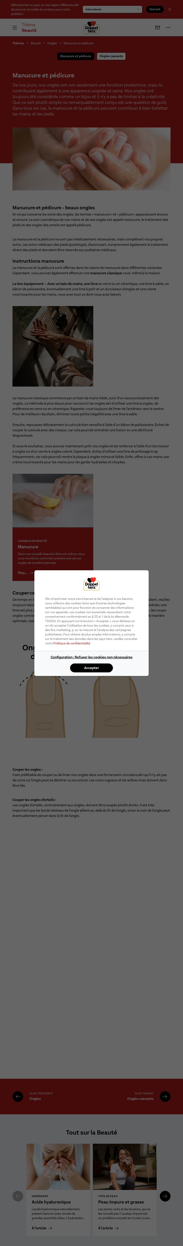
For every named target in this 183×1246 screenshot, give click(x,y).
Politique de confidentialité (71, 643)
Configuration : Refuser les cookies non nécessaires (92, 657)
